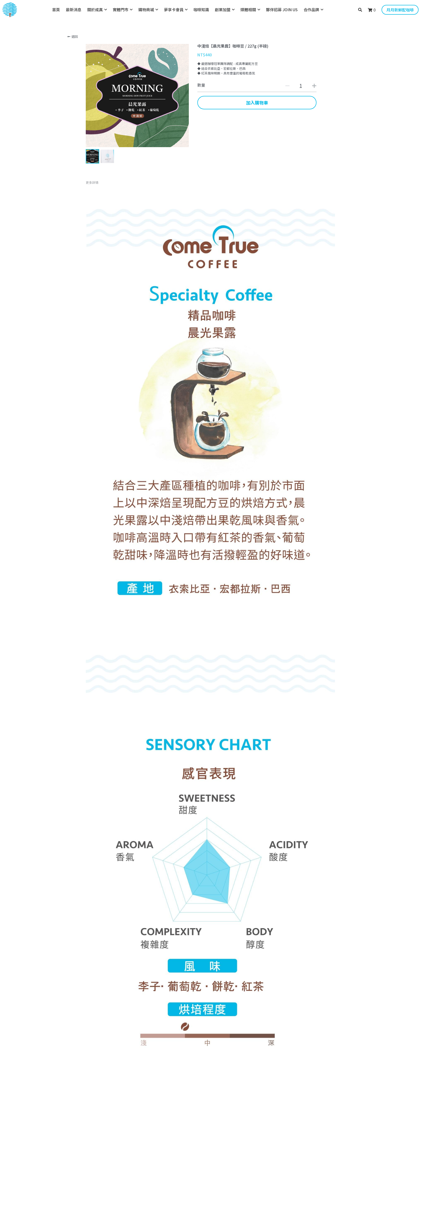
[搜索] (360, 10)
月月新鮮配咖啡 (400, 10)
